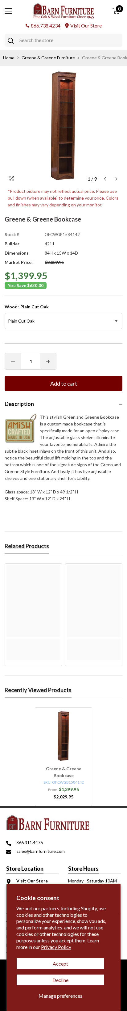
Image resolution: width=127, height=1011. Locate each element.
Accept (60, 964)
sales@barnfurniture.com (40, 851)
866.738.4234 (45, 25)
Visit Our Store (86, 25)
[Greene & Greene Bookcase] (63, 736)
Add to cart (63, 383)
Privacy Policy (56, 947)
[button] (105, 178)
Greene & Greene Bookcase (63, 772)
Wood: (27, 306)
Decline (60, 980)
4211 (50, 243)
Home (8, 57)
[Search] (63, 40)
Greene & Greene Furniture (48, 57)
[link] (33, 642)
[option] (63, 126)
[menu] (8, 11)
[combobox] (69, 40)
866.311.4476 (29, 842)
